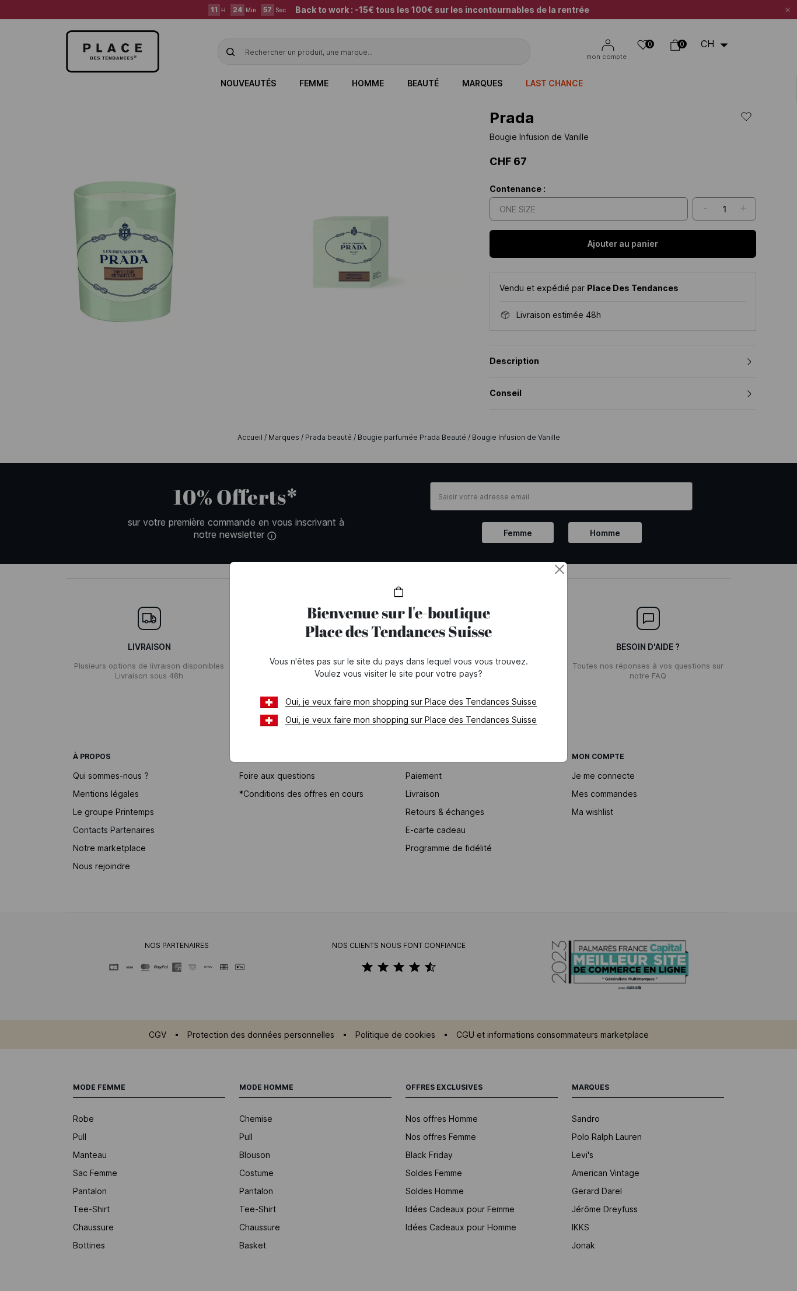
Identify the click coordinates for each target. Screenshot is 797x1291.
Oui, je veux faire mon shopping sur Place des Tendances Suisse (411, 701)
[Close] (559, 569)
